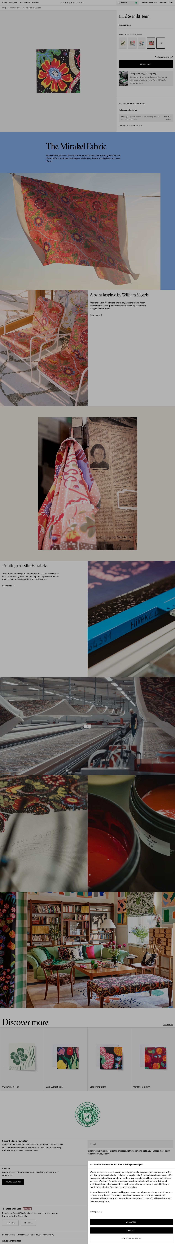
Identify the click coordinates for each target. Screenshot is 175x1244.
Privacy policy (96, 1211)
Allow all (131, 1222)
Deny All (131, 1230)
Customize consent (131, 1239)
